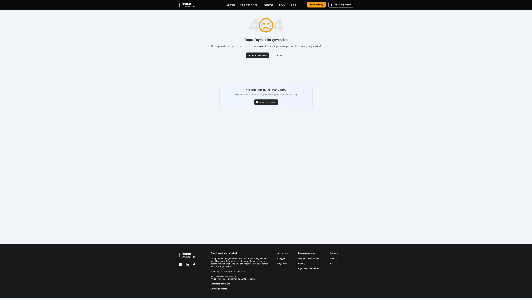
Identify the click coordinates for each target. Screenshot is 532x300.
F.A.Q (332, 263)
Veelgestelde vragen (220, 283)
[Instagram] (181, 265)
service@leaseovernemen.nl (223, 276)
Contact (333, 258)
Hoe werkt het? (249, 4)
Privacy (301, 263)
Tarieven (269, 4)
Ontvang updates (219, 289)
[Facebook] (194, 265)
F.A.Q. (282, 4)
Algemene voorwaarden (309, 268)
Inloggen (281, 258)
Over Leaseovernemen (308, 258)
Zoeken (231, 4)
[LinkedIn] (187, 265)
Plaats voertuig (316, 4)
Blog (293, 4)
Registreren (282, 263)
